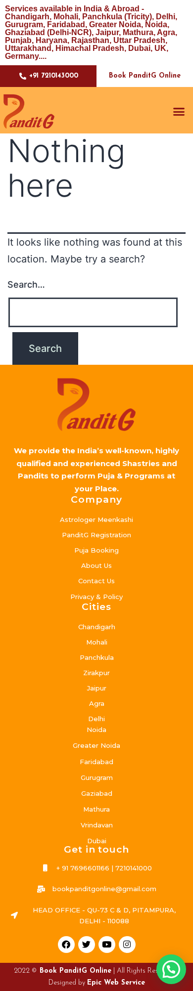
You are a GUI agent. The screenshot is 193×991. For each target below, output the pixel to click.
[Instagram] (127, 944)
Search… (26, 284)
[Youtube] (106, 944)
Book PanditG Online (145, 76)
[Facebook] (66, 944)
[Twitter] (86, 944)
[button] (179, 111)
